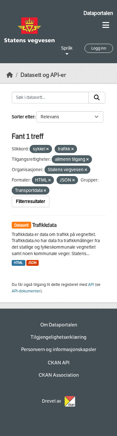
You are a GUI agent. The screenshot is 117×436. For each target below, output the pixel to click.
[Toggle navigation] (105, 25)
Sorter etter (23, 117)
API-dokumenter (26, 291)
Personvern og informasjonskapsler (58, 349)
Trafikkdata (44, 225)
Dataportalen (98, 13)
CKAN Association (59, 375)
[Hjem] (9, 75)
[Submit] (96, 97)
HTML (18, 263)
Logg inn (98, 48)
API (91, 284)
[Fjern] (47, 149)
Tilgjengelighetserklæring (58, 337)
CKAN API (59, 363)
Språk (66, 48)
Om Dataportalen (58, 325)
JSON (32, 263)
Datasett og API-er (43, 75)
